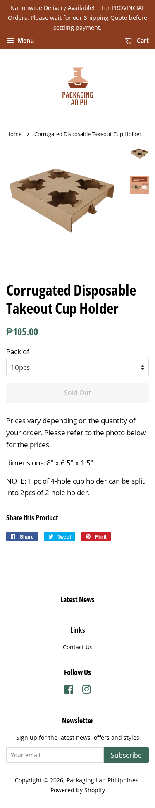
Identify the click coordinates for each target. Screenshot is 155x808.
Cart (142, 41)
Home (13, 134)
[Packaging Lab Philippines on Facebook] (69, 691)
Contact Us (78, 647)
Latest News (77, 599)
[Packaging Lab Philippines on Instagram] (86, 691)
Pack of (17, 351)
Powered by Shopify (77, 790)
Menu (25, 41)
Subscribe (126, 755)
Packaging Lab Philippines (102, 780)
